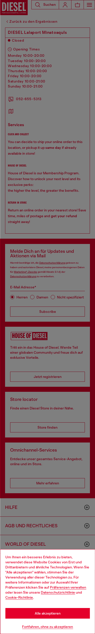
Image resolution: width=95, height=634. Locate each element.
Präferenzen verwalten (68, 587)
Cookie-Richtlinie (19, 597)
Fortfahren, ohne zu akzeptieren (47, 627)
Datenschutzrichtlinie (58, 592)
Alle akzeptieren (48, 613)
